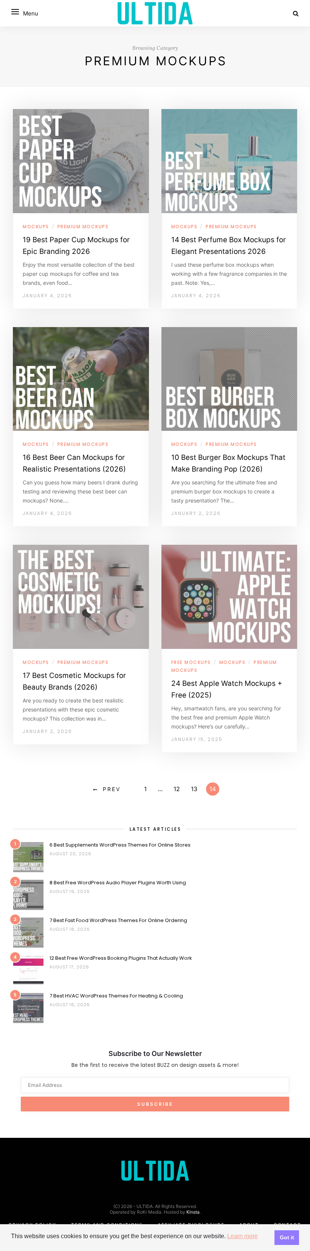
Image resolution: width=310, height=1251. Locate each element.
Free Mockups (191, 662)
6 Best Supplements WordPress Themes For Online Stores (120, 844)
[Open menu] (15, 11)
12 (177, 789)
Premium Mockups (83, 226)
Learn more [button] (242, 1236)
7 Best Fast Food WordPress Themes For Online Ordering (118, 920)
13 (194, 789)
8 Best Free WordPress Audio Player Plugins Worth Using (118, 882)
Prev (112, 789)
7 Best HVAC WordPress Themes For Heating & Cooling (116, 995)
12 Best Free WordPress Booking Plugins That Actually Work (121, 958)
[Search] (296, 13)
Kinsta (193, 1212)
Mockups (36, 226)
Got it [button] (287, 1237)
